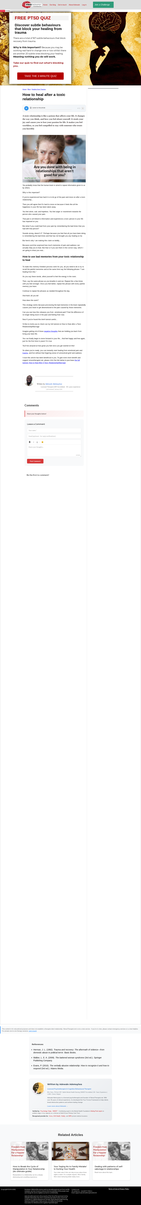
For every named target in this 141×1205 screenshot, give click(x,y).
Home (24, 89)
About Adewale (74, 5)
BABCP (55, 1111)
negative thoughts (51, 331)
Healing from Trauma (39, 89)
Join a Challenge (102, 5)
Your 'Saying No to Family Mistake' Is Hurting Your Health (70, 1167)
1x (82, 108)
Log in (84, 5)
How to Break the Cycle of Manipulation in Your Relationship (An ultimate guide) (29, 1169)
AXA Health (56, 1116)
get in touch (33, 1031)
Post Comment (35, 461)
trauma (25, 353)
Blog (29, 89)
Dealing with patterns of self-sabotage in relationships (109, 1167)
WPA (70, 1116)
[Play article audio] (26, 108)
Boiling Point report (96, 1111)
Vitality (63, 1116)
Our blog (53, 5)
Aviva (51, 1116)
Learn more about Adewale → (57, 1106)
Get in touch (62, 5)
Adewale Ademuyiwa (53, 384)
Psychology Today (46, 1111)
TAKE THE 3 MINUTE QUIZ (40, 76)
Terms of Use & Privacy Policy (118, 1189)
